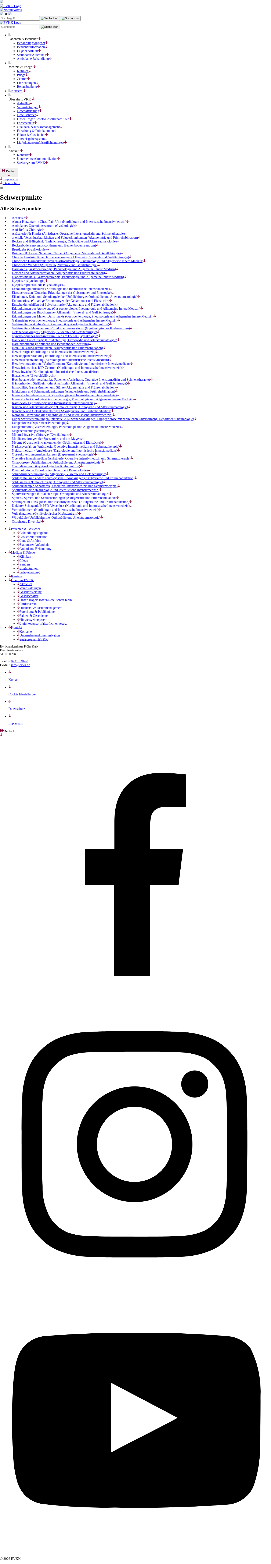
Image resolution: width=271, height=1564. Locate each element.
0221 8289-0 (19, 661)
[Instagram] (135, 1279)
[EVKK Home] (10, 6)
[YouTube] (135, 1551)
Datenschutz (11, 183)
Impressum (10, 179)
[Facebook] (135, 1007)
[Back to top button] (1, 188)
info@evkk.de (20, 665)
